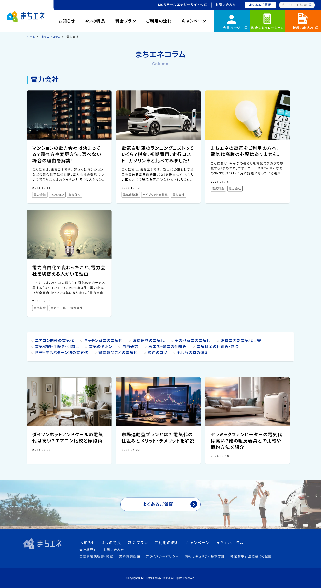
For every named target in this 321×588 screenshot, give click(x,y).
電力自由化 (58, 308)
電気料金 (218, 188)
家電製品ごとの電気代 (118, 352)
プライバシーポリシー (162, 556)
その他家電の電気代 (193, 340)
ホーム (31, 36)
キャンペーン (194, 21)
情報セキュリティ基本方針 (205, 556)
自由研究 (130, 346)
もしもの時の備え (192, 352)
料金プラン (125, 21)
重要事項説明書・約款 (96, 556)
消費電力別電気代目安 (241, 340)
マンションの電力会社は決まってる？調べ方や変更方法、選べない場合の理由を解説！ (66, 155)
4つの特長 (95, 21)
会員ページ (232, 28)
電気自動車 (130, 194)
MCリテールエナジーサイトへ (180, 5)
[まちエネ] (26, 16)
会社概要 (86, 550)
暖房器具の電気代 (149, 340)
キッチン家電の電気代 (103, 340)
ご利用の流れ (159, 21)
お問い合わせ (225, 5)
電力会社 (40, 194)
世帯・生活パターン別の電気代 (61, 352)
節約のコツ (157, 352)
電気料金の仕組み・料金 (218, 346)
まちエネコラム (51, 36)
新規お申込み (303, 28)
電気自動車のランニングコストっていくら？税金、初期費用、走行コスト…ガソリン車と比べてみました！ (158, 155)
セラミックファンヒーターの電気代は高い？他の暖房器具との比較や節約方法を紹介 (247, 441)
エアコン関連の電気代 (54, 340)
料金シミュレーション (267, 28)
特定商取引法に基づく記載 (251, 556)
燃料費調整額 (129, 556)
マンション (57, 194)
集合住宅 (75, 194)
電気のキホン (100, 346)
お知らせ (67, 21)
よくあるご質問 (260, 5)
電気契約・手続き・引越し (57, 346)
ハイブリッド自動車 (155, 194)
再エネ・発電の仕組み (167, 346)
